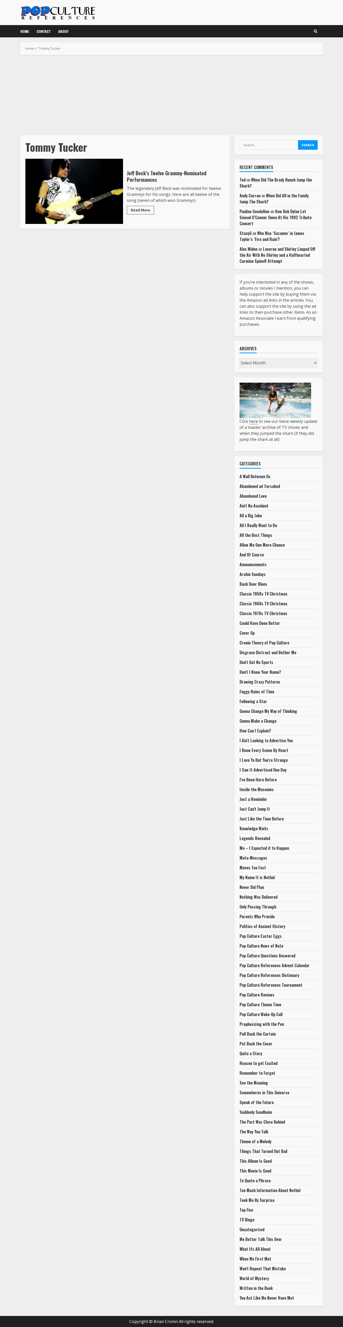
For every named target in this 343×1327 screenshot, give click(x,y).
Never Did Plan (252, 887)
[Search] (315, 31)
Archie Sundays (253, 574)
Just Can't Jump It (255, 809)
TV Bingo (247, 1220)
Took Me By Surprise (257, 1200)
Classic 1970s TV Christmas (263, 613)
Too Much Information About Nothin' (270, 1190)
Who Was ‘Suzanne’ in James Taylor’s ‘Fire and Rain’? (272, 236)
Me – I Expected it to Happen (264, 848)
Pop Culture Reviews (257, 995)
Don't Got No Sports (256, 662)
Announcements (253, 564)
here (253, 421)
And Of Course (252, 555)
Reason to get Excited (258, 1063)
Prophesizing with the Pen (262, 1024)
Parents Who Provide (257, 917)
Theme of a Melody (255, 1141)
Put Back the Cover (256, 1044)
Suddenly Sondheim (256, 1112)
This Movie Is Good (255, 1171)
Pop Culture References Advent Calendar (275, 965)
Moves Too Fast (253, 868)
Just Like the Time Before (262, 819)
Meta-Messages (253, 858)
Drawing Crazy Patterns (260, 682)
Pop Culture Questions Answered (267, 956)
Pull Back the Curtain (258, 1034)
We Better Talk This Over (261, 1239)
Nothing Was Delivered (258, 897)
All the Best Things (256, 535)
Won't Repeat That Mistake (263, 1269)
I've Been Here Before (258, 780)
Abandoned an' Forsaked (260, 486)
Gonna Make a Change (258, 721)
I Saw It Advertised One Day (263, 770)
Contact (44, 31)
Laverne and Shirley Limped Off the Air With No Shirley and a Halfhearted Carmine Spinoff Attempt (277, 255)
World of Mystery (254, 1278)
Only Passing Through (258, 907)
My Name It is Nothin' (257, 877)
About (63, 31)
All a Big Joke (251, 516)
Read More (140, 210)
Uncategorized (252, 1229)
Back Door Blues (253, 584)
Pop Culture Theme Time (260, 1005)
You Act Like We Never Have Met (267, 1298)
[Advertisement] (171, 95)
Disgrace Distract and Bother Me (268, 652)
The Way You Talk (254, 1132)
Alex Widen (248, 249)
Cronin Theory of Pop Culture (264, 643)
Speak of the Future (257, 1102)
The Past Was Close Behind (262, 1122)
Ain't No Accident (254, 506)
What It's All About (255, 1249)
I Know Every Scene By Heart (264, 750)
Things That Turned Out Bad (263, 1151)
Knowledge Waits (254, 828)
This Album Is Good (256, 1161)
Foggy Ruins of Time (257, 692)
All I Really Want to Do (258, 525)
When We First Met (255, 1259)
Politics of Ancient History (262, 926)
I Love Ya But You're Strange (264, 760)
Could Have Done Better (260, 623)
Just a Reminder (253, 799)
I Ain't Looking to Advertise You (266, 740)
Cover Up (247, 633)
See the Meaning (254, 1083)
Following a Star (253, 701)
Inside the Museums (257, 789)
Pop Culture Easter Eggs (261, 936)
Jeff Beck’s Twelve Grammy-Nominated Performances (74, 191)
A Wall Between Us (255, 476)
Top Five (246, 1210)
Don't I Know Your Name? (260, 672)
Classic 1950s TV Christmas (264, 594)
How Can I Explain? (255, 731)
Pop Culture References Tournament (271, 985)
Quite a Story (251, 1053)
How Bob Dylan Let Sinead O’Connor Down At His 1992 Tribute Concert (276, 217)
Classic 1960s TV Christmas (264, 604)
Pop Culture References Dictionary (269, 975)
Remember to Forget (257, 1073)
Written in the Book (256, 1288)
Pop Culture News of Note (261, 946)
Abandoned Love (253, 496)
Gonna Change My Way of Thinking (268, 711)
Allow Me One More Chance (262, 545)
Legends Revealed (255, 838)
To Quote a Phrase (255, 1181)
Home (24, 31)
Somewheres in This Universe (264, 1093)
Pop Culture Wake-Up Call (261, 1014)
